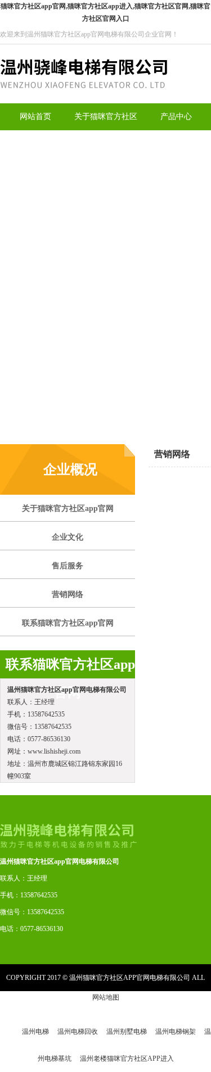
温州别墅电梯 (126, 1031)
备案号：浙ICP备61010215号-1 (107, 1005)
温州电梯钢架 (175, 1031)
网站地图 (105, 997)
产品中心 (176, 116)
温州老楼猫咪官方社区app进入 (127, 1058)
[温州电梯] (83, 101)
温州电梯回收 (77, 1031)
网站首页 (35, 116)
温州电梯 (35, 1031)
